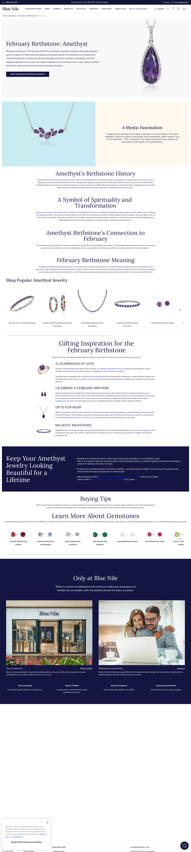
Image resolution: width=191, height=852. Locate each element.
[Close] (47, 823)
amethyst (96, 376)
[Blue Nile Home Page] (11, 8)
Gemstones (106, 9)
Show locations (86, 668)
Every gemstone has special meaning (51, 212)
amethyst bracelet (148, 430)
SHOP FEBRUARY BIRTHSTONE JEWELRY (27, 74)
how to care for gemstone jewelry (107, 479)
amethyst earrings (62, 401)
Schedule (181, 668)
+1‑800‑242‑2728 (11, 2)
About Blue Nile (59, 847)
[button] (180, 309)
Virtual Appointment (181, 2)
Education (13, 16)
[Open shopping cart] (178, 8)
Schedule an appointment (111, 668)
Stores (167, 2)
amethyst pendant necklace (69, 417)
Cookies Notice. (17, 837)
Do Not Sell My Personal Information (26, 842)
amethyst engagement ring (110, 369)
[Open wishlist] (173, 8)
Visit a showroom (14, 668)
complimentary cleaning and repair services (119, 476)
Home (5, 16)
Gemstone (22, 16)
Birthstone (32, 16)
